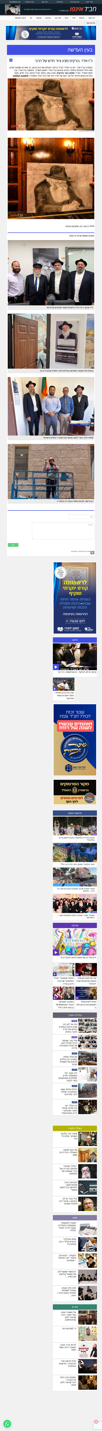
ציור (80, 226)
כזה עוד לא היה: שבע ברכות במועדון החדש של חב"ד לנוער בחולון (68, 1077)
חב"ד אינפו (89, 2)
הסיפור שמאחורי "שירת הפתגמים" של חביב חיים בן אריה (64, 981)
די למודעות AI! (69, 1328)
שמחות (94, 834)
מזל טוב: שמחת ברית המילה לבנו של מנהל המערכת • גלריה (68, 1093)
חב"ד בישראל (30, 2)
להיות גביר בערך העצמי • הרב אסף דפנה (67, 1347)
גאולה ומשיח (75, 1128)
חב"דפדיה (59, 2)
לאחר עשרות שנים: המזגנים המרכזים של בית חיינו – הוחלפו (68, 1028)
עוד (31, 18)
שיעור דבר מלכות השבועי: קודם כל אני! (69, 1136)
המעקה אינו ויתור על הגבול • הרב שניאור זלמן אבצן (68, 1381)
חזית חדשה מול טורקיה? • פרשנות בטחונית (67, 1363)
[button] (7, 1423)
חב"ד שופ (45, 2)
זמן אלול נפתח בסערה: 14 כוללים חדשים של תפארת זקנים (68, 1109)
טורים (75, 1307)
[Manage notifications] (96, 1422)
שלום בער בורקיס (72, 226)
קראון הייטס (73, 1037)
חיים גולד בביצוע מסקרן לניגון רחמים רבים (78, 957)
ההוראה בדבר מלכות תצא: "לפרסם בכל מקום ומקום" (68, 1186)
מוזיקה (75, 925)
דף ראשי (91, 18)
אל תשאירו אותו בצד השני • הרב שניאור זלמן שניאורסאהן (68, 1316)
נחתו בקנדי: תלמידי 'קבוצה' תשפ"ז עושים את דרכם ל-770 (68, 1044)
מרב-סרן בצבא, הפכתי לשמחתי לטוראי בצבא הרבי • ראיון (66, 1292)
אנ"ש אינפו (91, 23)
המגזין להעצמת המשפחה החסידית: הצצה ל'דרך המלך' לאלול (67, 1227)
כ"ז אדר (86, 226)
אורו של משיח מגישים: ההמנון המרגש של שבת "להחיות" (86, 981)
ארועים (48, 18)
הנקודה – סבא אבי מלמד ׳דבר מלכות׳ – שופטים (67, 1258)
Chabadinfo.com (14, 2)
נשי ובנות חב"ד (74, 2)
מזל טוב (58, 18)
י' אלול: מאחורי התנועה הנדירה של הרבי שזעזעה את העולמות (68, 1170)
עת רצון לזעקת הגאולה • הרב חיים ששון (68, 1152)
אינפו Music (20, 18)
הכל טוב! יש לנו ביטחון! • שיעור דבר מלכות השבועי (68, 1201)
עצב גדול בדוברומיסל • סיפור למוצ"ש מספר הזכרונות (64, 695)
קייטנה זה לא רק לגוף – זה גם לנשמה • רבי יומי (77, 672)
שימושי (39, 18)
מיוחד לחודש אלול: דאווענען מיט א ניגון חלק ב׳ (86, 1005)
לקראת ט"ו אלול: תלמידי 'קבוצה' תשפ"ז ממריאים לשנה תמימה (69, 1060)
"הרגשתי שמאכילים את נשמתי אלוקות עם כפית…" (67, 1274)
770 (73, 18)
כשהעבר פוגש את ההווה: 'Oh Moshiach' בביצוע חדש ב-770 (65, 1005)
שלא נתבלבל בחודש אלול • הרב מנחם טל (67, 1241)
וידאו (66, 18)
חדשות (81, 18)
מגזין (75, 1217)
